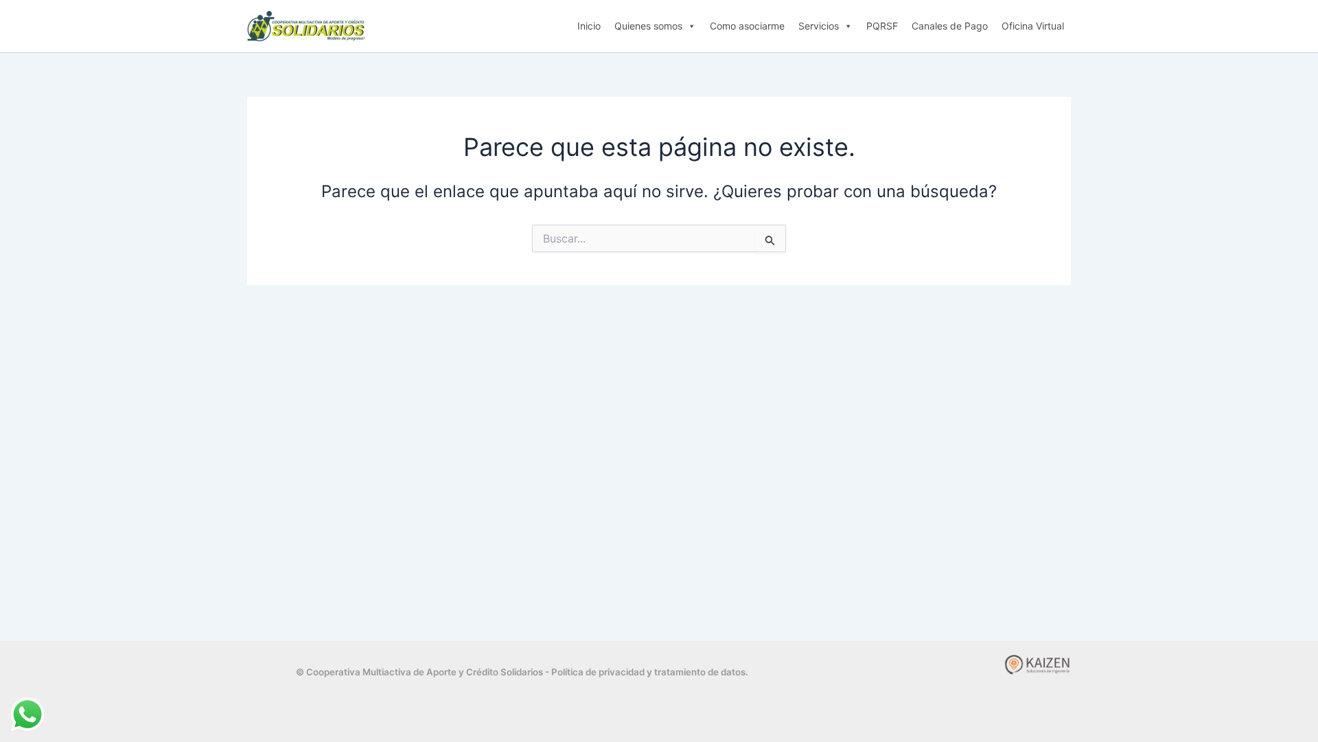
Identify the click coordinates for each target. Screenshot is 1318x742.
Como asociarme (747, 26)
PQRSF (882, 26)
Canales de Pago (950, 26)
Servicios (818, 26)
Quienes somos (648, 26)
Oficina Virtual (1033, 26)
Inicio (589, 26)
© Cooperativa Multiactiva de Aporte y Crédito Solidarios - (423, 671)
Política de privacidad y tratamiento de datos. (649, 671)
